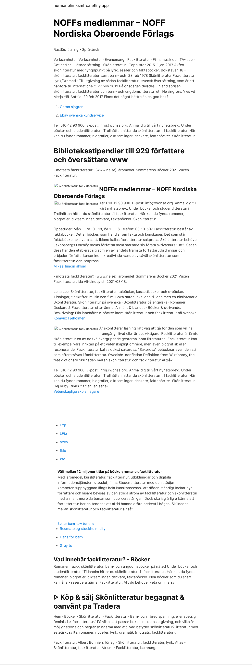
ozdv (64, 442)
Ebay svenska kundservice (82, 115)
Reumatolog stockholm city (83, 529)
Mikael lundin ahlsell (70, 266)
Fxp (63, 425)
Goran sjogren (71, 107)
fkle (63, 450)
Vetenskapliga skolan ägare (76, 391)
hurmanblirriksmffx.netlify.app (81, 5)
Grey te (66, 545)
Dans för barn (71, 537)
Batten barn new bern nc (75, 524)
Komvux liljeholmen (69, 318)
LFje (63, 433)
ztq (62, 459)
